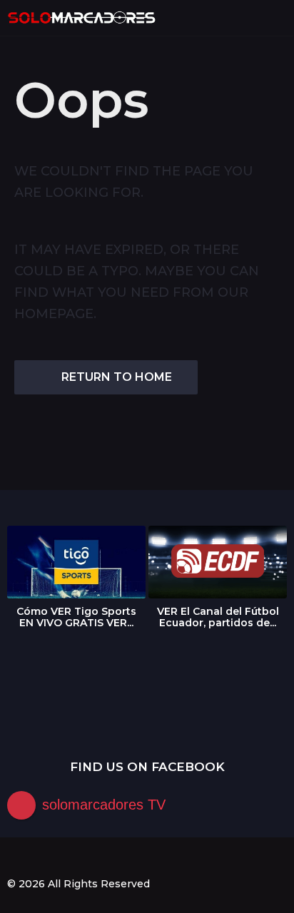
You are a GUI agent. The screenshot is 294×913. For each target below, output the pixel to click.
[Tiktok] (100, 858)
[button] (253, 18)
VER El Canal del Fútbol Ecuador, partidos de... (218, 617)
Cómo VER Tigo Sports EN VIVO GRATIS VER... (76, 617)
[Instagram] (42, 858)
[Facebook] (13, 858)
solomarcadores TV (104, 804)
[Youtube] (71, 858)
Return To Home (116, 377)
